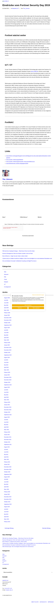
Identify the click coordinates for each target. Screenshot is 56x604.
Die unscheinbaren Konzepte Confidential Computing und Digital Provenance (19, 260)
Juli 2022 (6, 419)
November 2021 (7, 439)
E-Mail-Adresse (24, 217)
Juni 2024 (6, 362)
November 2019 (7, 499)
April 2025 (6, 337)
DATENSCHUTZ (43, 601)
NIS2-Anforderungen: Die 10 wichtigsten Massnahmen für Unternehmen (18, 546)
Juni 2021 (6, 452)
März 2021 (6, 459)
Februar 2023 (7, 402)
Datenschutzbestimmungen (38, 294)
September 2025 (7, 325)
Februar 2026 (7, 312)
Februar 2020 (7, 491)
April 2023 (6, 397)
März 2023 (6, 399)
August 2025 (7, 327)
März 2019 (6, 519)
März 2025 (6, 340)
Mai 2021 (6, 454)
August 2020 (7, 476)
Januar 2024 (7, 374)
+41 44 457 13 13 (8, 588)
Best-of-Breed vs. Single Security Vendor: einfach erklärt (15, 256)
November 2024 (7, 350)
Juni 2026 (6, 302)
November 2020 (7, 469)
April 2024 (6, 367)
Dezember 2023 (7, 377)
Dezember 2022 (7, 407)
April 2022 (6, 427)
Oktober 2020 (7, 471)
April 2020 (6, 486)
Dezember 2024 (7, 347)
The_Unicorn (26, 8)
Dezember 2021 (7, 437)
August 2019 (7, 506)
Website (40, 217)
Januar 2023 (7, 404)
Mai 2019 (6, 514)
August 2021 (7, 447)
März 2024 (6, 369)
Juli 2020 (6, 479)
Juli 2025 (6, 330)
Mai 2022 (6, 424)
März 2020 (6, 489)
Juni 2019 (6, 511)
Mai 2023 (6, 394)
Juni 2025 (6, 332)
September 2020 (7, 474)
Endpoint (6, 281)
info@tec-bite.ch (9, 590)
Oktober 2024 (7, 352)
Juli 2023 (6, 389)
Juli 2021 (6, 449)
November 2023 (7, 379)
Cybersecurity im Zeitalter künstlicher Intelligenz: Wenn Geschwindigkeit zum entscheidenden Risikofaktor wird (27, 258)
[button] (53, 2)
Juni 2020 (6, 481)
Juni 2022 (6, 422)
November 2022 (7, 409)
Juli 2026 (6, 300)
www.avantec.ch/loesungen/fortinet (14, 159)
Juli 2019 (6, 509)
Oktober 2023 (7, 382)
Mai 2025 (6, 335)
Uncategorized (7, 286)
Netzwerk (14, 8)
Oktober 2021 (7, 442)
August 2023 (7, 387)
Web (5, 271)
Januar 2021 (7, 464)
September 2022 (7, 414)
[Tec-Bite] (5, 2)
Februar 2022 (7, 432)
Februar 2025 (7, 342)
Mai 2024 (6, 364)
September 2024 (7, 355)
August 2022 (7, 417)
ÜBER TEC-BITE (35, 601)
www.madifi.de (34, 71)
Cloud (5, 279)
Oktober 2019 (7, 501)
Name (4, 217)
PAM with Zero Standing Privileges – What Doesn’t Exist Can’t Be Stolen (18, 251)
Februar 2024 (7, 372)
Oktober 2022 (7, 412)
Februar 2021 (7, 462)
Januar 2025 (7, 345)
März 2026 (6, 310)
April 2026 (6, 307)
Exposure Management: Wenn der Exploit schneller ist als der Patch (17, 253)
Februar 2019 (7, 521)
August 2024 (7, 357)
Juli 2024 (6, 359)
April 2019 (6, 516)
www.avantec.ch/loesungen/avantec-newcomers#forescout (20, 161)
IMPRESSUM (51, 601)
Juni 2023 (6, 392)
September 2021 (7, 444)
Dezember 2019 (7, 496)
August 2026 (7, 297)
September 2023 (7, 384)
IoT (18, 8)
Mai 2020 (6, 484)
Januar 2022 (7, 434)
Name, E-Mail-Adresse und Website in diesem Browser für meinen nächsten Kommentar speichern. (24, 224)
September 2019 (7, 504)
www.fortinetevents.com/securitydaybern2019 (17, 163)
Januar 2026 (7, 315)
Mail (5, 276)
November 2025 (7, 320)
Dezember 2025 (7, 317)
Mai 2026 (6, 305)
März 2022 (6, 429)
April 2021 (6, 457)
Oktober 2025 (7, 322)
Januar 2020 (7, 494)
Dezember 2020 (7, 466)
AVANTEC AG (5, 580)
